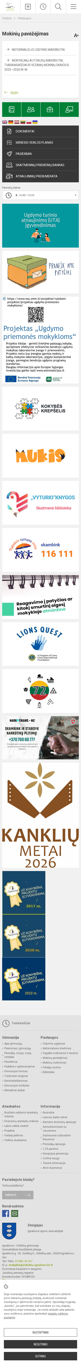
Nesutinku (41, 1344)
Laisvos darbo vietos (55, 1117)
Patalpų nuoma (52, 1067)
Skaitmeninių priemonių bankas (40, 165)
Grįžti (14, 93)
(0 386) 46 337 (23, 1261)
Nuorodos (48, 1112)
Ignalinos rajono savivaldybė (45, 1231)
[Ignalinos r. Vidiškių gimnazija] (10, 6)
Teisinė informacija (54, 1163)
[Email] (14, 1213)
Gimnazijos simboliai (16, 1085)
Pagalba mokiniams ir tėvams (60, 1053)
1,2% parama (50, 1148)
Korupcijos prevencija (55, 1153)
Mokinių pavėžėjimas (55, 1057)
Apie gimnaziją (13, 1043)
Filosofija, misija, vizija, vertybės (18, 1055)
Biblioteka (48, 1072)
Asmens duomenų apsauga (59, 1122)
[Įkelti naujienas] (28, 6)
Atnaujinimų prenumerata (36, 176)
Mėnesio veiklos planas (34, 142)
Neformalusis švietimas (57, 1048)
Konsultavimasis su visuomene (55, 1128)
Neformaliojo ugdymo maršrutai (38, 49)
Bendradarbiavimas (16, 1080)
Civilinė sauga (51, 1158)
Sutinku (40, 1356)
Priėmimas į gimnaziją (17, 1048)
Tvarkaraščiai (20, 1023)
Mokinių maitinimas (54, 1062)
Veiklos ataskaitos (15, 1140)
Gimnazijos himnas (16, 1071)
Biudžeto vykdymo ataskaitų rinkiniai (21, 1114)
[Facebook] (5, 1213)
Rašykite (10, 1195)
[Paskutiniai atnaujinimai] (43, 6)
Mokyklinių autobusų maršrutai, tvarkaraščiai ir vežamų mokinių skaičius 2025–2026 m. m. (36, 65)
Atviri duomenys (52, 1167)
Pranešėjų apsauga (54, 1144)
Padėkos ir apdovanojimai (19, 1066)
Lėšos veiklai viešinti (16, 1125)
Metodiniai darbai (14, 1090)
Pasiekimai (24, 154)
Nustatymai (41, 1332)
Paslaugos (24, 18)
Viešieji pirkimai (13, 1135)
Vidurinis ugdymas (54, 1043)
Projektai (9, 1130)
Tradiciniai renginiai (16, 1076)
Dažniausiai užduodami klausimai (57, 1137)
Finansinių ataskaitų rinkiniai (21, 1121)
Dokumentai (25, 131)
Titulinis (7, 18)
